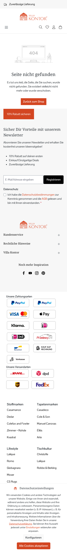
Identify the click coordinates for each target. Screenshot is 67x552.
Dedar (10, 417)
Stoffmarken (15, 404)
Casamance (14, 410)
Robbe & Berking (47, 468)
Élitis (39, 430)
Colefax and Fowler (18, 423)
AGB (44, 199)
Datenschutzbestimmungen (38, 194)
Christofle (42, 454)
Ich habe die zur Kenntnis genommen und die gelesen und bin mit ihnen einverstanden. (35, 199)
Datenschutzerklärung (20, 523)
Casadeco (43, 410)
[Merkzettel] (47, 27)
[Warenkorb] (60, 27)
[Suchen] (40, 27)
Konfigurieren (33, 537)
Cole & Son (43, 417)
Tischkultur (44, 449)
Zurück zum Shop (33, 101)
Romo (10, 461)
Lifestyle (12, 449)
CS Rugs (12, 481)
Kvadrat (11, 437)
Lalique (11, 454)
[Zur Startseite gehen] (33, 16)
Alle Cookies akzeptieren (33, 546)
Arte (39, 437)
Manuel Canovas (46, 423)
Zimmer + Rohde (16, 430)
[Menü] (6, 27)
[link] (23, 273)
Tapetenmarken (47, 404)
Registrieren (54, 179)
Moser (10, 475)
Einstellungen (33, 527)
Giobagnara (13, 468)
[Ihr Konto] (54, 27)
